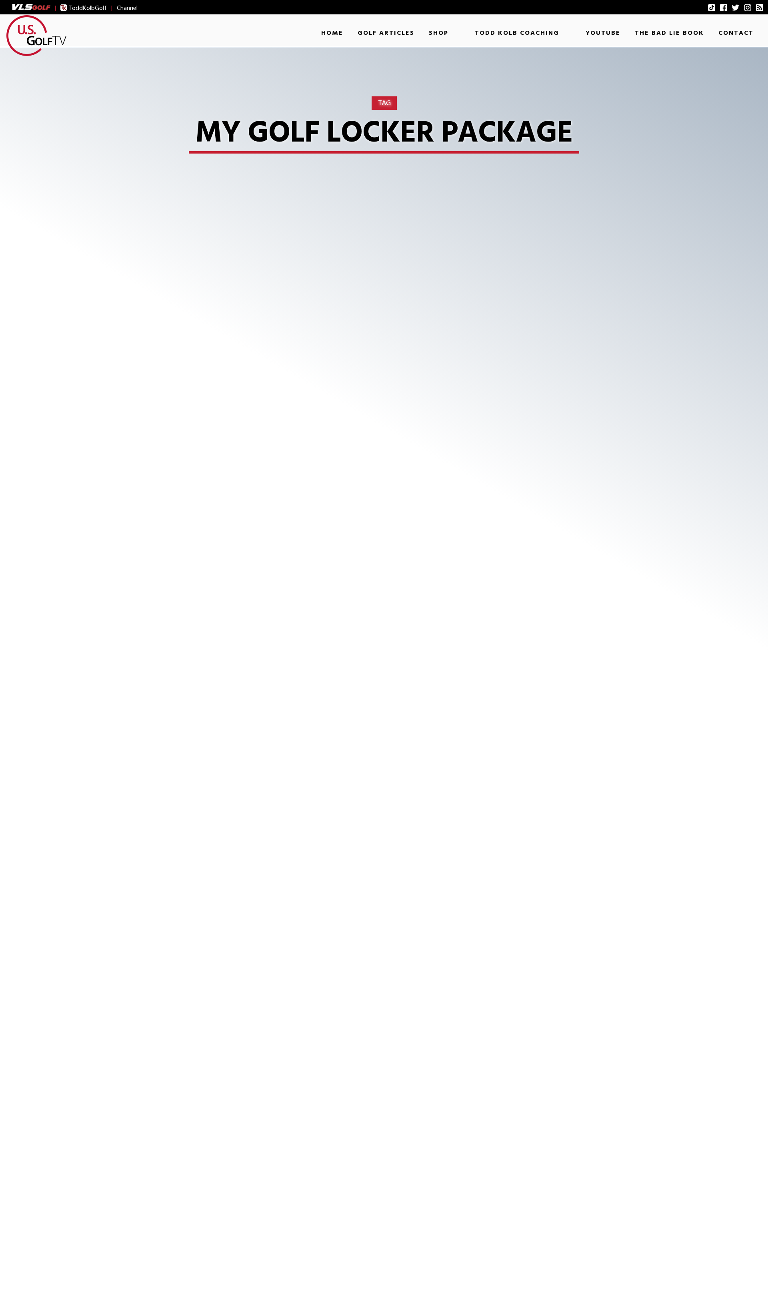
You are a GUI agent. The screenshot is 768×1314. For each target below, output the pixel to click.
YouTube (603, 32)
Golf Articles (386, 32)
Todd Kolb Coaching (517, 32)
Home (332, 32)
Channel (127, 8)
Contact (736, 32)
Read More (160, 693)
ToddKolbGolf (87, 8)
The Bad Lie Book (669, 32)
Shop (438, 32)
